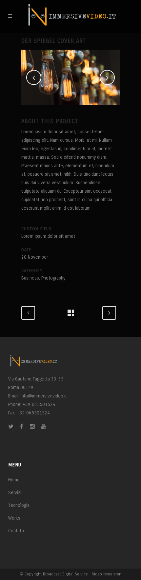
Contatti (16, 531)
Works (14, 518)
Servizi (14, 492)
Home (14, 480)
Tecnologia (19, 505)
